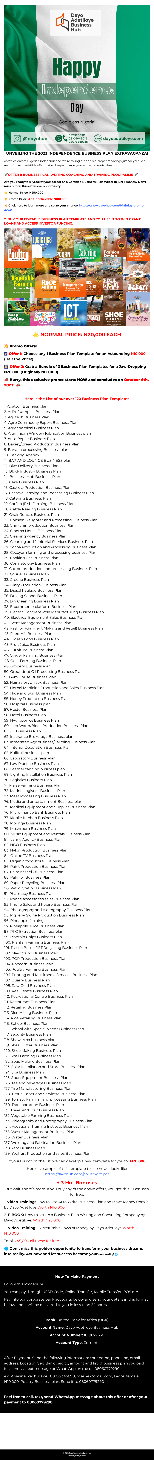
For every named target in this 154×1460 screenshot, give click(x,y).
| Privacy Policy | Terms (77, 1456)
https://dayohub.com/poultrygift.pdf (77, 1174)
